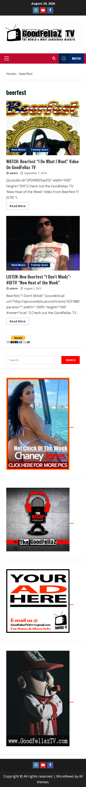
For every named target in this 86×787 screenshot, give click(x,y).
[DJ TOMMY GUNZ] (43, 10)
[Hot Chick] (40, 425)
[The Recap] (40, 520)
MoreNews (65, 776)
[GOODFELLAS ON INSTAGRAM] (36, 10)
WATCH (76, 58)
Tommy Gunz (39, 149)
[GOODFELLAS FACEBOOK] (50, 10)
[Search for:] (33, 360)
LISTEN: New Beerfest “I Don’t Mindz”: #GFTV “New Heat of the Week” (43, 243)
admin (13, 173)
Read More (19, 205)
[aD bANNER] (40, 602)
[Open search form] (54, 58)
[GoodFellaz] (40, 699)
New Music (18, 149)
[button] (6, 58)
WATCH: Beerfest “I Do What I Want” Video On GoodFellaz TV (43, 128)
